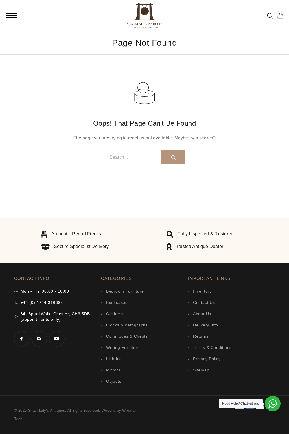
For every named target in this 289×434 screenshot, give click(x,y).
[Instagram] (39, 338)
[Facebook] (21, 338)
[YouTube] (56, 338)
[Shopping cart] (280, 16)
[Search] (270, 16)
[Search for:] (133, 157)
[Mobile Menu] (11, 15)
